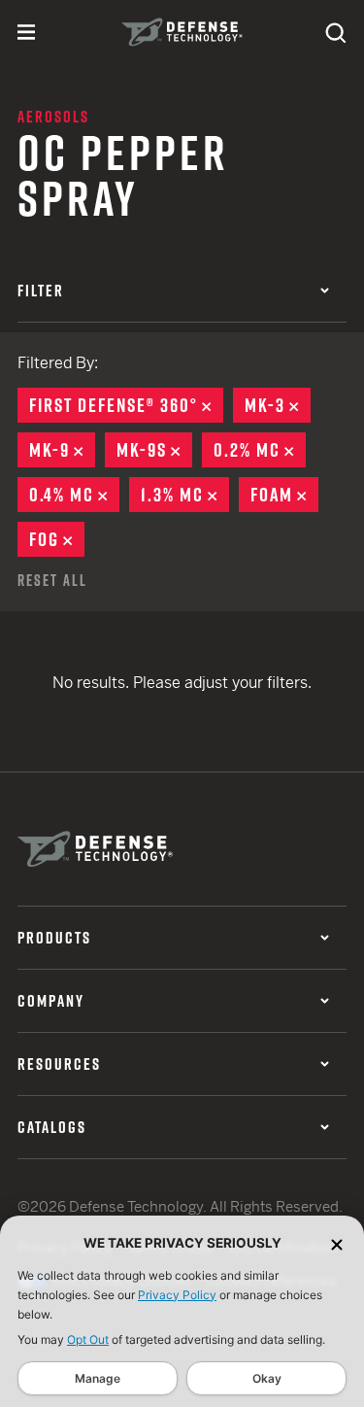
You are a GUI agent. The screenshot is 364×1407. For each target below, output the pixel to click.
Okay (266, 1378)
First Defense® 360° (126, 405)
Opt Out (88, 1339)
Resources (59, 1064)
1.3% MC (185, 494)
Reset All (52, 580)
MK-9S (154, 449)
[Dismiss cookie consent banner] (336, 1243)
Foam (284, 494)
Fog (56, 539)
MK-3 (278, 405)
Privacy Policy (177, 1294)
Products (54, 937)
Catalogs (51, 1127)
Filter (40, 290)
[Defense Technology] (182, 32)
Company (50, 1000)
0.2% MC (260, 449)
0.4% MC (74, 494)
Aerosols (53, 116)
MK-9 (62, 449)
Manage (97, 1378)
